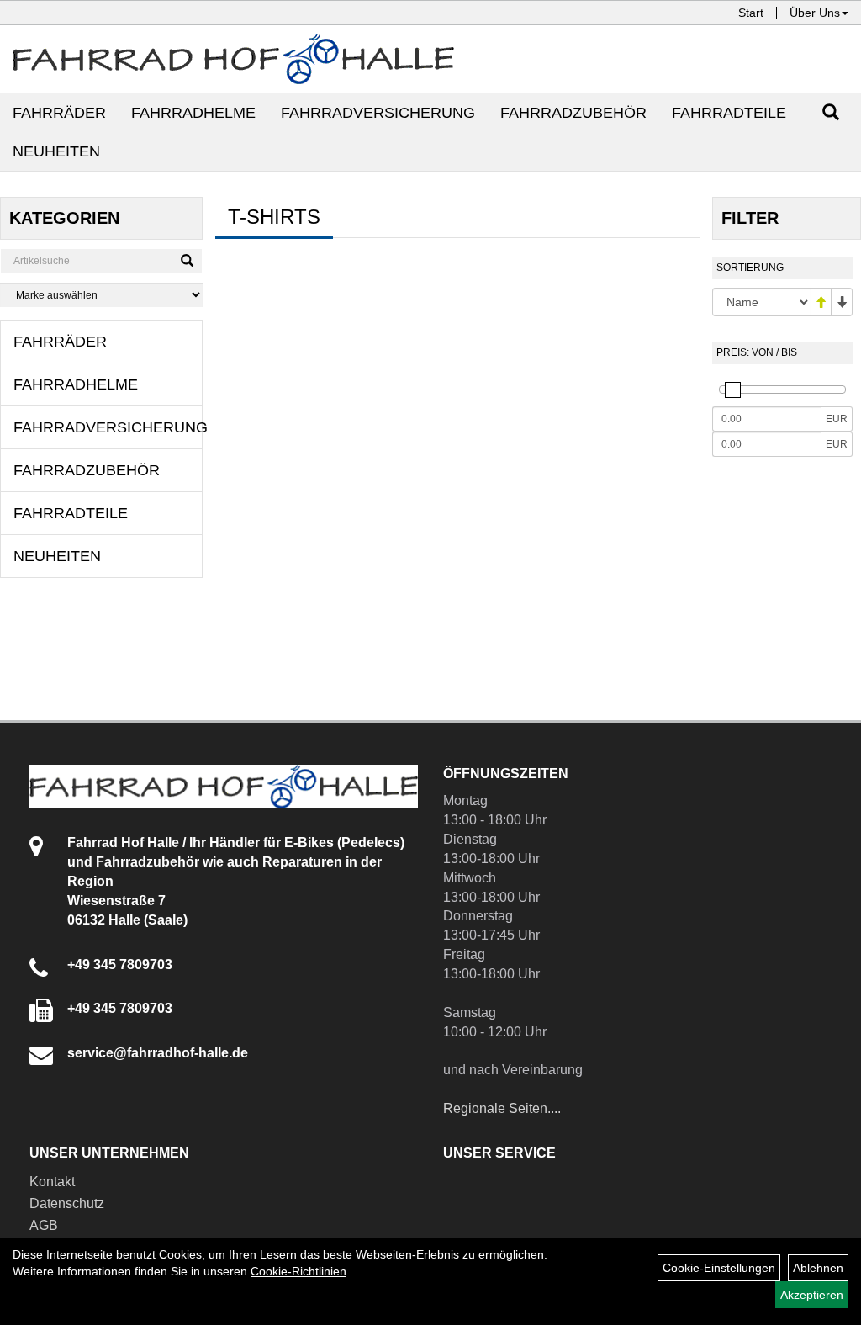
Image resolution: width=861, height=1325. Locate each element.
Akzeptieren (811, 1294)
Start (750, 13)
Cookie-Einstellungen (719, 1268)
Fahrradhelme (193, 112)
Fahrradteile (729, 112)
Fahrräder (59, 112)
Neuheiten (56, 151)
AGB (43, 1225)
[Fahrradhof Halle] (233, 59)
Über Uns (815, 13)
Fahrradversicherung (378, 112)
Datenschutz (66, 1203)
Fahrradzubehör (573, 112)
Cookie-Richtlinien (298, 1271)
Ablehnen (818, 1268)
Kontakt (52, 1181)
